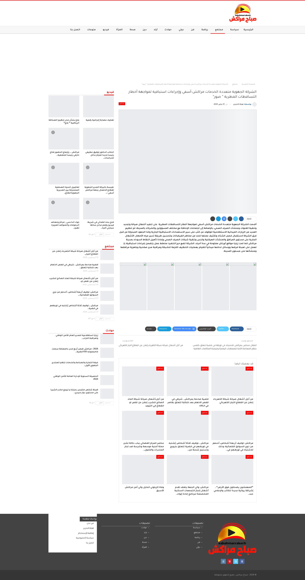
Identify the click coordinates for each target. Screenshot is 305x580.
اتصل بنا (75, 30)
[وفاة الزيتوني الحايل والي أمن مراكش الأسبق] (143, 469)
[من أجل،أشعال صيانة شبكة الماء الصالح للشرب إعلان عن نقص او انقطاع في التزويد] (143, 381)
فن (192, 30)
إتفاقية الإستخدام (86, 533)
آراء (155, 30)
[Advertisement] (152, 57)
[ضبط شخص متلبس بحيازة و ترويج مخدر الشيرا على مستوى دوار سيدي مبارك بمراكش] (107, 394)
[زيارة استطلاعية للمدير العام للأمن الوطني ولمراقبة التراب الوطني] (107, 339)
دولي (181, 30)
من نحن (90, 523)
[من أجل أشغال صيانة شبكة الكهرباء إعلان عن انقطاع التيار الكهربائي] (232, 381)
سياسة (234, 30)
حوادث (168, 30)
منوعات (91, 30)
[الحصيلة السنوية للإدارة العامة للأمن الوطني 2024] (107, 380)
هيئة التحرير (88, 528)
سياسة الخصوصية (85, 538)
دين (145, 30)
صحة (133, 30)
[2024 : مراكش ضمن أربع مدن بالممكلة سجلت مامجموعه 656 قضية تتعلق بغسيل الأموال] (107, 353)
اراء (145, 533)
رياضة (204, 30)
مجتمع (219, 30)
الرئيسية (248, 30)
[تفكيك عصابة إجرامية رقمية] (98, 106)
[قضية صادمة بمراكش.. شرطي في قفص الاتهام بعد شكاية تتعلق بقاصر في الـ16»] (188, 381)
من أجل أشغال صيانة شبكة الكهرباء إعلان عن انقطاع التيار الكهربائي (151, 345)
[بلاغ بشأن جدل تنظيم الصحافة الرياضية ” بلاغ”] (63, 106)
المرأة (119, 30)
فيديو (106, 30)
